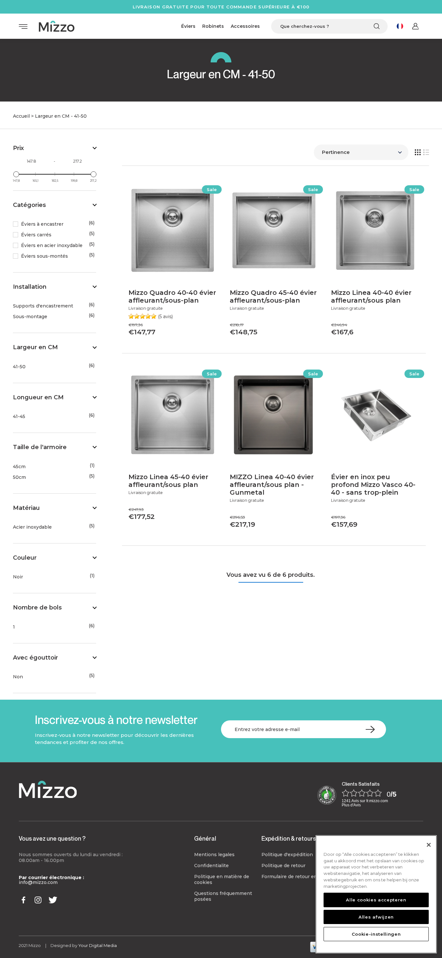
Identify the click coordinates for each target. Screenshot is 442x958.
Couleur (25, 557)
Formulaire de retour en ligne (295, 876)
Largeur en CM (35, 347)
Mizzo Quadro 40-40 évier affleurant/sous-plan (172, 296)
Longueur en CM (38, 397)
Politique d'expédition (287, 854)
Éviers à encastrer (42, 224)
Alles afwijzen (376, 916)
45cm (19, 466)
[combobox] (329, 26)
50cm (19, 477)
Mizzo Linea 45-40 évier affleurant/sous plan (168, 481)
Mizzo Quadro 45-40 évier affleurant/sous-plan (273, 296)
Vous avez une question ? (52, 838)
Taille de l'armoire (40, 447)
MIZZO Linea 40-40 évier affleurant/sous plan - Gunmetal (272, 484)
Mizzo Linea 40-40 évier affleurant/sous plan (371, 296)
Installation (30, 286)
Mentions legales (214, 854)
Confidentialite (211, 865)
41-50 (19, 367)
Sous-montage (30, 316)
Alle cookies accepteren (376, 899)
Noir (18, 577)
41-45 (19, 416)
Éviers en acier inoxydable (52, 245)
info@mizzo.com (38, 882)
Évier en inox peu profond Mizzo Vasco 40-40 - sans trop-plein (373, 484)
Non (18, 677)
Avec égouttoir (35, 657)
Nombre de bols (37, 607)
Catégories (29, 205)
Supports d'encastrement (43, 306)
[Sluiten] (429, 845)
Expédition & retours (288, 838)
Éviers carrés (36, 235)
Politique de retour (283, 865)
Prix (18, 148)
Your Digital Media (97, 945)
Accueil (21, 116)
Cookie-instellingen (376, 933)
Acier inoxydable (32, 527)
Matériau (26, 507)
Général (205, 838)
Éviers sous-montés (44, 256)
